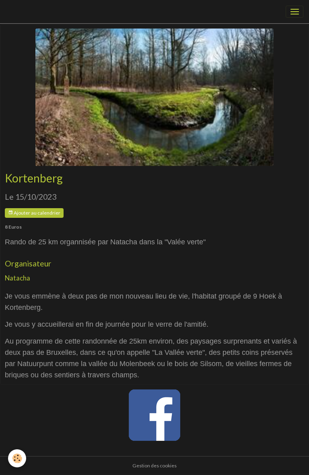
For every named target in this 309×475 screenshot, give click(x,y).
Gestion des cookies (154, 466)
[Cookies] (17, 458)
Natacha (17, 278)
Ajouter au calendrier (36, 213)
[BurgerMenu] (294, 12)
